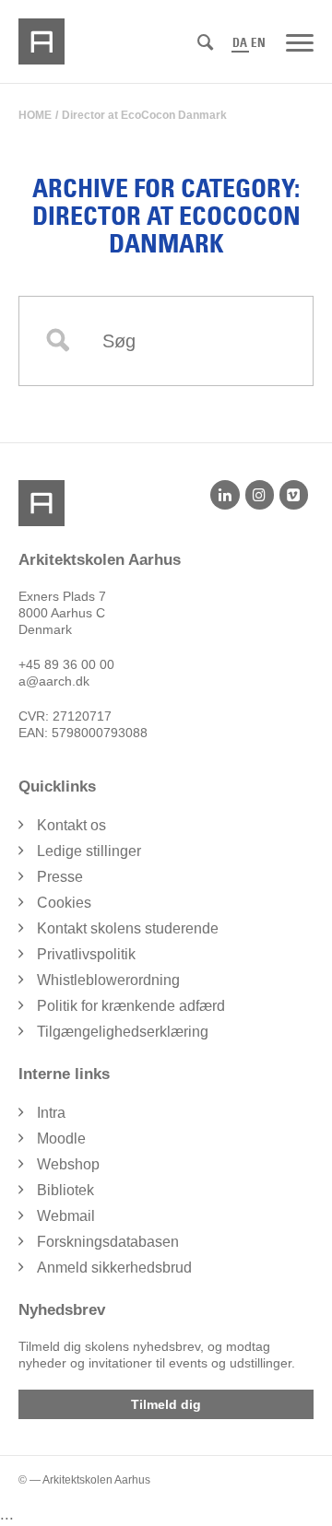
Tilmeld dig (166, 1404)
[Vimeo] (293, 495)
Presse (60, 877)
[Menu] (300, 41)
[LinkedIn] (224, 495)
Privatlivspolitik (86, 954)
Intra (51, 1113)
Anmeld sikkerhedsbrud (114, 1267)
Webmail (66, 1216)
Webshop (68, 1164)
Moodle (61, 1138)
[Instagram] (259, 495)
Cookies (64, 902)
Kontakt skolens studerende (128, 928)
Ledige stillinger (89, 851)
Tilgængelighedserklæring (122, 1031)
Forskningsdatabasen (108, 1242)
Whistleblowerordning (108, 980)
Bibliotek (65, 1190)
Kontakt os (71, 825)
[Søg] (205, 42)
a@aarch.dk (53, 681)
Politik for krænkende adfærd (131, 1006)
